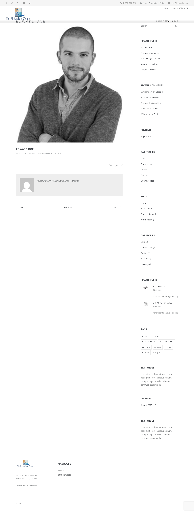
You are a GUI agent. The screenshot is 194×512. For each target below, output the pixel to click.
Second (159, 91)
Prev (22, 207)
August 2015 (146, 136)
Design (144, 169)
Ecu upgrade (146, 47)
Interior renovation (149, 64)
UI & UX (145, 353)
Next (116, 207)
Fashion (144, 175)
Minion (157, 347)
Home (159, 21)
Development (148, 342)
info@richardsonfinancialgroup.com (26, 485)
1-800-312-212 (129, 3)
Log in (143, 203)
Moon (168, 347)
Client (145, 336)
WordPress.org (147, 219)
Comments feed (148, 214)
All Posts (69, 207)
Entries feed (146, 208)
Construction (147, 164)
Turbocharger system (150, 58)
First (159, 103)
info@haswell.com (179, 3)
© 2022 (18, 503)
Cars (143, 158)
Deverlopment (167, 342)
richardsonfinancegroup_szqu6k (45, 153)
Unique (156, 353)
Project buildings (148, 69)
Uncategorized (147, 180)
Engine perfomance (150, 53)
